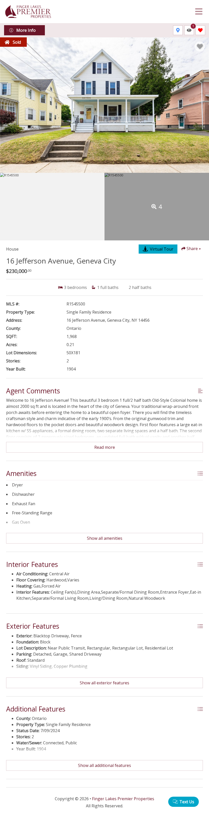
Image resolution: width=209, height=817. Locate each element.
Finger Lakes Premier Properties (123, 798)
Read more (104, 447)
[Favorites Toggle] (200, 30)
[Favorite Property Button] (200, 46)
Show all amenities (104, 538)
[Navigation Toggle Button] (199, 11)
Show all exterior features (104, 683)
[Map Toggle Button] (177, 30)
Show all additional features (104, 765)
